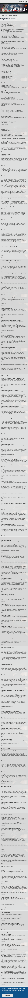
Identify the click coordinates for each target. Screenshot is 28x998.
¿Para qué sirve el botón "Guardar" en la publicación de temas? (12, 65)
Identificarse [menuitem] (22, 1)
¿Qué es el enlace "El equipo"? (7, 93)
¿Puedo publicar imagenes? (6, 75)
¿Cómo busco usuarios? (5, 112)
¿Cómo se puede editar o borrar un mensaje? (9, 54)
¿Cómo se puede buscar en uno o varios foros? (10, 109)
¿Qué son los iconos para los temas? (8, 81)
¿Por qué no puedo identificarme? (7, 28)
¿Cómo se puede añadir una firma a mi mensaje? (10, 55)
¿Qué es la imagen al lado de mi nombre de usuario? (11, 44)
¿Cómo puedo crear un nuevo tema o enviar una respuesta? (12, 53)
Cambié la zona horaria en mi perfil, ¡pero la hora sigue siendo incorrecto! (12, 42)
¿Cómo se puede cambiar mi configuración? (9, 36)
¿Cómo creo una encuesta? (6, 56)
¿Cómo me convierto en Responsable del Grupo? (10, 88)
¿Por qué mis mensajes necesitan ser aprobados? (10, 66)
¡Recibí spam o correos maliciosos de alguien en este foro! (12, 99)
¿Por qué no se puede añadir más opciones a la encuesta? (12, 58)
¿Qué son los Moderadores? (6, 85)
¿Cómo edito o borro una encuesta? (7, 59)
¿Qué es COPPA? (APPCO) (6, 24)
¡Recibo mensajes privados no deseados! (8, 98)
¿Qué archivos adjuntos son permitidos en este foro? (10, 125)
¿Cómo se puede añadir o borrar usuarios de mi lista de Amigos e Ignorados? (13, 105)
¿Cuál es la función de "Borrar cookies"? (8, 32)
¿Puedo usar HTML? (5, 72)
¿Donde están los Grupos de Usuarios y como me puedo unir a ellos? (14, 87)
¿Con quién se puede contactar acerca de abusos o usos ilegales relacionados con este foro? (13, 134)
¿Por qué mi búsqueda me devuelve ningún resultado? (11, 110)
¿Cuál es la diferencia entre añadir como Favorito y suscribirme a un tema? (13, 118)
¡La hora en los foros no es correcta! (7, 40)
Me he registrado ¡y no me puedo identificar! (9, 26)
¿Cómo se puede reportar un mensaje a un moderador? (11, 64)
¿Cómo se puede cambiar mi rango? (8, 47)
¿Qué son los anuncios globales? (7, 76)
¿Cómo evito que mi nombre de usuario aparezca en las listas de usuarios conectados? (13, 38)
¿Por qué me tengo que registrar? (7, 23)
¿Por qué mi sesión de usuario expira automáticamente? (11, 31)
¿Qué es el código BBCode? (6, 71)
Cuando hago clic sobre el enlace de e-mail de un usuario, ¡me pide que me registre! (13, 49)
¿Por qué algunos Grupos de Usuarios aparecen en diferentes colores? (12, 91)
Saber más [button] (7, 992)
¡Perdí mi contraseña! (5, 30)
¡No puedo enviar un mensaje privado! (8, 97)
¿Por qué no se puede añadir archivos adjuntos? (10, 61)
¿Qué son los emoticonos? (6, 73)
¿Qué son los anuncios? (5, 77)
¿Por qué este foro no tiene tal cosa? (8, 131)
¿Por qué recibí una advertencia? (7, 63)
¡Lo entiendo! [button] (7, 995)
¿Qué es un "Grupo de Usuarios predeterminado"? (10, 92)
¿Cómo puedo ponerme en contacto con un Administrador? (12, 135)
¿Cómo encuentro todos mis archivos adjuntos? (10, 127)
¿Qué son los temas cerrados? (6, 79)
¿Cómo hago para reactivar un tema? (8, 67)
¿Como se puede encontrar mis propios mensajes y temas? (12, 114)
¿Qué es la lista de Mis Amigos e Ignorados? (9, 103)
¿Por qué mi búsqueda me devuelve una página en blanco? (12, 111)
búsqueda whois (16, 960)
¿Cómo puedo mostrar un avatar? (7, 46)
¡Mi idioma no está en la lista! (6, 43)
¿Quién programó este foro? (6, 130)
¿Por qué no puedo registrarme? (7, 25)
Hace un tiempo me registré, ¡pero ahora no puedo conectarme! (12, 29)
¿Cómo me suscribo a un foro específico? (8, 121)
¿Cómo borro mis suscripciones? (7, 122)
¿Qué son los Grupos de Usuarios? (7, 86)
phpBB (2, 315)
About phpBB (13, 939)
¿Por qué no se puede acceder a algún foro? (9, 60)
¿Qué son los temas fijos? (6, 78)
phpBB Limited (20, 936)
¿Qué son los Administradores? (7, 84)
